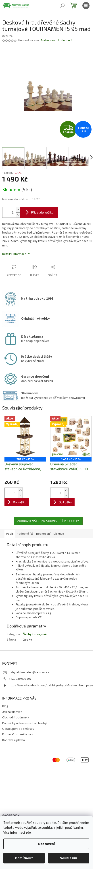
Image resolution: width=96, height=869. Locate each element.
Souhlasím (68, 858)
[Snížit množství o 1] (18, 215)
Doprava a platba (13, 740)
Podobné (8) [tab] (25, 534)
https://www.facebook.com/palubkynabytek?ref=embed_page (51, 685)
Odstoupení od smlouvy (18, 729)
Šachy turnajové (35, 634)
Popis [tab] (10, 534)
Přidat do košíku (42, 212)
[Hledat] (62, 5)
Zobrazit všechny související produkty (48, 521)
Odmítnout (24, 858)
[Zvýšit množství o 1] (18, 209)
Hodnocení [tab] (43, 534)
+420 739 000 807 (20, 679)
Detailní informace (14, 254)
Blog (5, 706)
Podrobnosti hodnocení (56, 40)
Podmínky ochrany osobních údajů (25, 723)
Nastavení (46, 843)
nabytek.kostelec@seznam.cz (29, 672)
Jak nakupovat (12, 712)
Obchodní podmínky (15, 717)
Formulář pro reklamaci (17, 734)
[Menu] (85, 5)
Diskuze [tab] (59, 534)
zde (28, 832)
